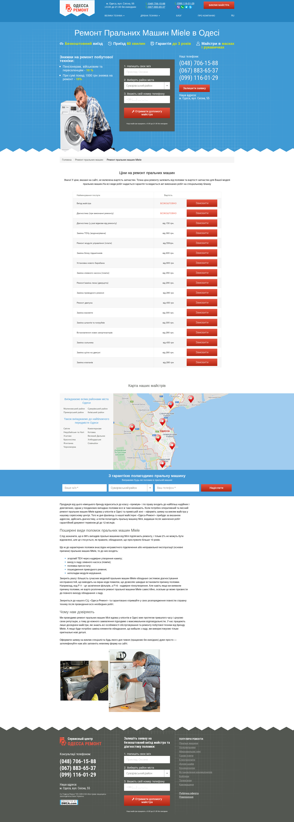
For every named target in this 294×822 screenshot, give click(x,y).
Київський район (96, 412)
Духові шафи (186, 763)
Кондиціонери (187, 768)
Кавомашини (186, 784)
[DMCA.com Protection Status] (69, 802)
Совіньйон (93, 443)
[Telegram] (186, 7)
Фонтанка (68, 443)
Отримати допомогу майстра (148, 113)
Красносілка (70, 439)
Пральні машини (188, 743)
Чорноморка (70, 446)
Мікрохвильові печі (190, 751)
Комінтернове (95, 428)
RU (232, 15)
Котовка (92, 432)
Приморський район (74, 412)
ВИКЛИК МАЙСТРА (219, 5)
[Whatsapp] (182, 7)
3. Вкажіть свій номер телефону (144, 93)
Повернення (186, 797)
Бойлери (184, 776)
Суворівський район (98, 408)
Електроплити (187, 759)
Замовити (202, 203)
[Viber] (178, 7)
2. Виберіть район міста (139, 80)
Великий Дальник (96, 435)
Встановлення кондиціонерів (195, 772)
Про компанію (206, 15)
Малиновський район (74, 408)
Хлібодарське (94, 439)
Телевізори (185, 780)
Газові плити (186, 755)
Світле (67, 428)
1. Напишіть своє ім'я (137, 66)
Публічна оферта (189, 793)
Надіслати (216, 487)
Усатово (68, 435)
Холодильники (187, 747)
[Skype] (190, 7)
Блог (179, 15)
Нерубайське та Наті (74, 432)
